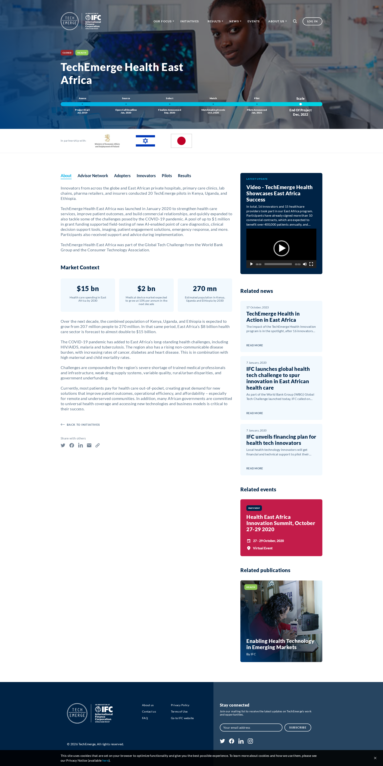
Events (254, 21)
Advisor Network (93, 175)
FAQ (145, 718)
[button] (295, 21)
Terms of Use (179, 711)
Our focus (163, 21)
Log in (312, 21)
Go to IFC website (182, 718)
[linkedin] (241, 742)
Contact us (149, 711)
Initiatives (189, 21)
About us (276, 21)
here (105, 760)
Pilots (167, 175)
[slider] (278, 264)
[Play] (252, 264)
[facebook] (231, 742)
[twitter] (222, 742)
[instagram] (250, 742)
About (66, 175)
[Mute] (305, 264)
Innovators (146, 175)
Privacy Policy (180, 705)
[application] (281, 248)
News (234, 21)
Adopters (122, 175)
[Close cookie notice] (375, 758)
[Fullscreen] (311, 264)
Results (214, 21)
